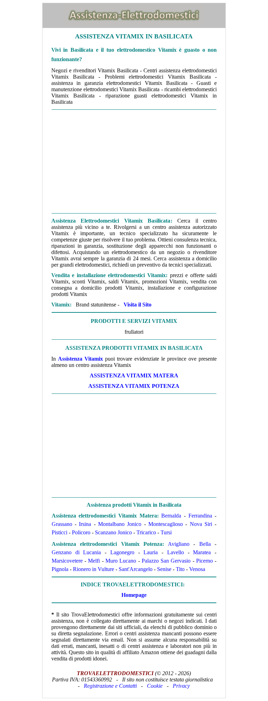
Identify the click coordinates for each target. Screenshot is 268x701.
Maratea (202, 552)
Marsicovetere (67, 561)
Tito (180, 569)
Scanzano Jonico (113, 532)
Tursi (166, 532)
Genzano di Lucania (76, 552)
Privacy (181, 686)
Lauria (150, 552)
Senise (164, 569)
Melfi (94, 561)
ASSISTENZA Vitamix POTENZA (133, 386)
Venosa (197, 569)
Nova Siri (201, 524)
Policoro (81, 532)
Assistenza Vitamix (80, 359)
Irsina (85, 524)
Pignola (60, 569)
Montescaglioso (165, 524)
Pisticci (59, 532)
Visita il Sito (137, 305)
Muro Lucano (120, 561)
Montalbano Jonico (119, 524)
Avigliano (178, 544)
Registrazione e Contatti (110, 686)
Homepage (134, 595)
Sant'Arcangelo (135, 569)
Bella (205, 544)
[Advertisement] (134, 161)
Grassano (62, 524)
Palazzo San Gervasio (166, 561)
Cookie (155, 686)
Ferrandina (200, 516)
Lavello (175, 552)
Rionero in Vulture (93, 569)
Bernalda (171, 516)
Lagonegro (122, 552)
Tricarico (146, 532)
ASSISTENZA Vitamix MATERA (134, 375)
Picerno (204, 561)
